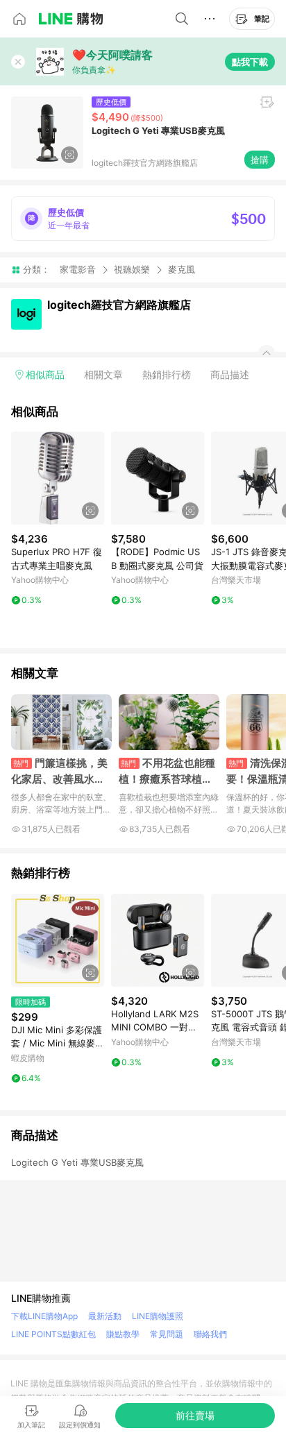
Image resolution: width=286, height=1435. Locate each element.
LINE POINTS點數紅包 (53, 1334)
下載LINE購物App (44, 1316)
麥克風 (181, 269)
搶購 (260, 159)
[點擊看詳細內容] (57, 478)
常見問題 (166, 1334)
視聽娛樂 (132, 269)
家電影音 (78, 269)
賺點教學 (123, 1334)
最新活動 (104, 1316)
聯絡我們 (210, 1334)
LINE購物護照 (157, 1316)
